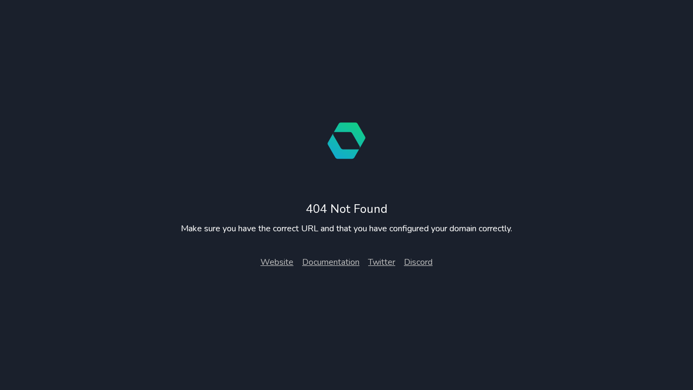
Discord (418, 262)
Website (276, 262)
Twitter (381, 262)
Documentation (330, 262)
